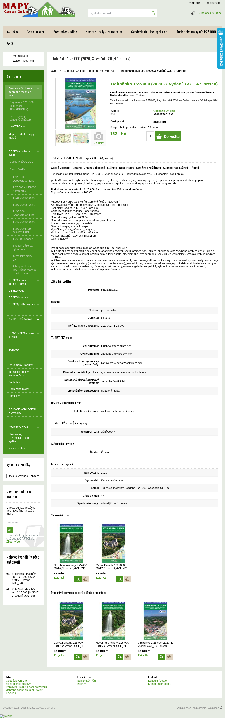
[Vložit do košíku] (85, 579)
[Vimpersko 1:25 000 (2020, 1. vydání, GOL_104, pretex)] (155, 621)
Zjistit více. (13, 541)
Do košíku (172, 136)
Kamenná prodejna (159, 683)
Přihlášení (194, 2)
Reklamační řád (86, 680)
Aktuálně (13, 32)
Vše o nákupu (36, 32)
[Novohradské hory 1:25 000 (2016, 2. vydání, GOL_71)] (71, 543)
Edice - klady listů (23, 60)
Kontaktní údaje (157, 680)
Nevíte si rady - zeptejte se (104, 32)
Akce (10, 43)
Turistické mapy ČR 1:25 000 (196, 32)
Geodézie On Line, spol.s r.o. (149, 32)
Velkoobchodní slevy (18, 683)
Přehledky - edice (65, 32)
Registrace (213, 2)
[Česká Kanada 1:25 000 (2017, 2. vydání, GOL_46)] (113, 543)
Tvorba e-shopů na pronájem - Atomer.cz (197, 708)
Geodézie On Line (164, 110)
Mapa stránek (21, 55)
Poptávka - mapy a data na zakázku (27, 687)
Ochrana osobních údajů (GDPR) (25, 690)
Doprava (82, 683)
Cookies (11, 693)
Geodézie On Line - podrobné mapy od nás (89, 70)
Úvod (54, 70)
